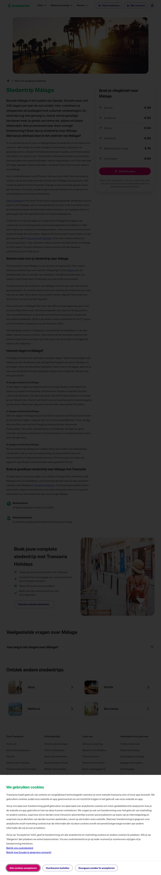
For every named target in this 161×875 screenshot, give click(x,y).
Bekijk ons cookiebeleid (19, 848)
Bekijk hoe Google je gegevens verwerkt (28, 852)
